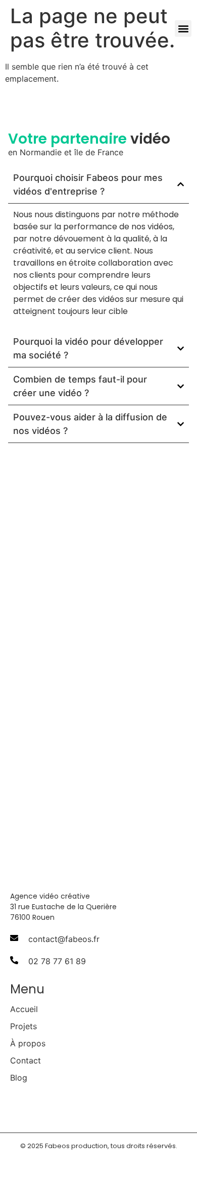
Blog (18, 1078)
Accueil (24, 1009)
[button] (183, 28)
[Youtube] (20, 1106)
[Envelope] (117, 1106)
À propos (27, 1043)
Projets (23, 1026)
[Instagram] (93, 1106)
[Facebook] (44, 1106)
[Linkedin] (69, 1106)
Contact (25, 1060)
